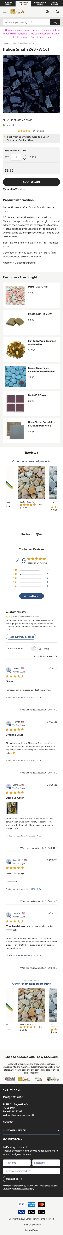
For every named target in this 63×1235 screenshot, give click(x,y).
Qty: (7, 157)
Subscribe (12, 1178)
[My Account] (47, 11)
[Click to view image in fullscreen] (31, 84)
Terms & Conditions (32, 1224)
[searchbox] (18, 648)
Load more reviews (31, 980)
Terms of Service (21, 1188)
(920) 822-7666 (13, 1097)
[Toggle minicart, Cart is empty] (57, 11)
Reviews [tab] (26, 534)
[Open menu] (4, 12)
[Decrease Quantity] (24, 159)
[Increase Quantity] (24, 155)
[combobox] (44, 656)
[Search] (55, 22)
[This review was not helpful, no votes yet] (54, 709)
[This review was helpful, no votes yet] (49, 709)
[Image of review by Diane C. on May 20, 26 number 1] (12, 808)
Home (5, 43)
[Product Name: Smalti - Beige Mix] (31, 490)
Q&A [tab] (39, 534)
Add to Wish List (16, 189)
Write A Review (31, 596)
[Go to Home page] (18, 11)
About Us (8, 1122)
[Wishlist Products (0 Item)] (52, 11)
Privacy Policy (31, 1230)
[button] (8, 3)
